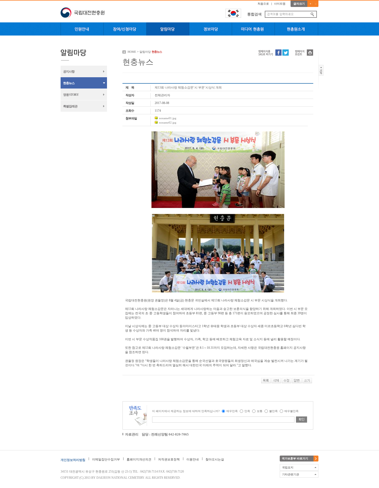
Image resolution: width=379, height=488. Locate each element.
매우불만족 (291, 411)
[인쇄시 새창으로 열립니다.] (310, 52)
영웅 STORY (71, 95)
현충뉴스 (69, 83)
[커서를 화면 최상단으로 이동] (321, 70)
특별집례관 (70, 106)
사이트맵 (279, 3)
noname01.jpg (167, 118)
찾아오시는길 (214, 459)
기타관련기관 (290, 474)
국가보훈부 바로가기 (295, 458)
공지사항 (69, 71)
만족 (247, 411)
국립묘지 (287, 467)
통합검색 (254, 14)
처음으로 (263, 3)
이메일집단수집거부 (106, 459)
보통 (259, 411)
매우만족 (232, 411)
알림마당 (145, 51)
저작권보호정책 (169, 459)
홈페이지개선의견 (139, 459)
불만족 (273, 411)
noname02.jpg (167, 122)
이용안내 (192, 459)
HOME (132, 51)
